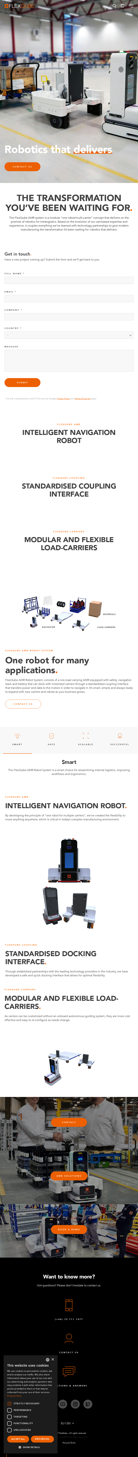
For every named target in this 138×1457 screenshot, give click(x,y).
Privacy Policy (63, 398)
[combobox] (47, 1360)
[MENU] (130, 6)
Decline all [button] (42, 1438)
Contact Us (22, 166)
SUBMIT (22, 382)
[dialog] (31, 1404)
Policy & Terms (69, 1442)
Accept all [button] (18, 1439)
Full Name (13, 273)
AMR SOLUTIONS (69, 1175)
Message (11, 346)
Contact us (23, 704)
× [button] (52, 1359)
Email (9, 291)
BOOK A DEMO (69, 1229)
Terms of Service (83, 398)
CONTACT (69, 1122)
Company (11, 310)
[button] (114, 6)
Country (11, 328)
